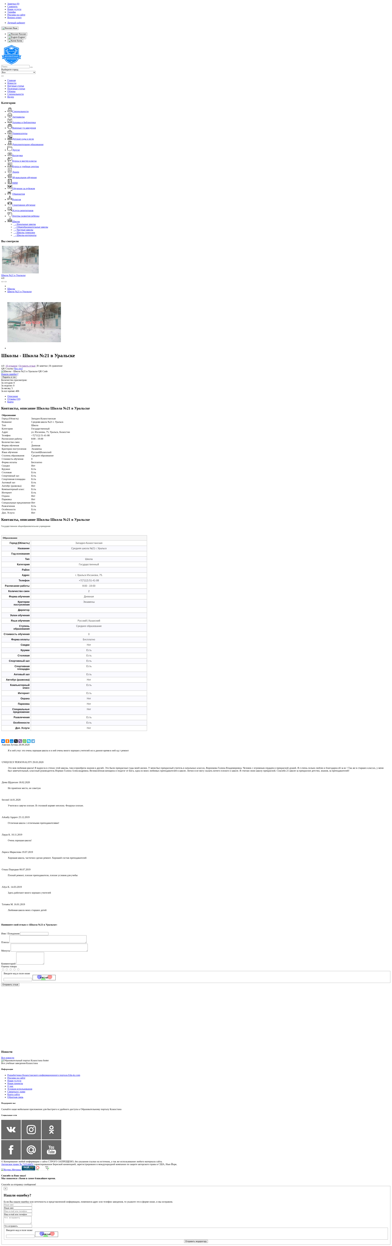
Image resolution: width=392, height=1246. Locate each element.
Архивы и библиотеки (24, 122)
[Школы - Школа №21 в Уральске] (34, 348)
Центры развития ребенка (25, 216)
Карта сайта (13, 1094)
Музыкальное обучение (24, 177)
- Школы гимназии (24, 232)
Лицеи (15, 172)
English (21, 37)
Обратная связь (15, 1097)
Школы (16, 221)
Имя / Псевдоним (10, 933)
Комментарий (8, 963)
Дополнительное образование (27, 144)
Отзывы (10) (13, 399)
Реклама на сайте (16, 1078)
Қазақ (19, 41)
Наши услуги (14, 1080)
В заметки (42, 366)
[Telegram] (33, 741)
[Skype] (29, 741)
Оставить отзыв (27, 366)
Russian (22, 34)
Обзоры (11, 91)
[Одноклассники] (7, 741)
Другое (16, 150)
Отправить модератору (196, 1241)
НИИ (15, 183)
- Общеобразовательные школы (30, 227)
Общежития (18, 194)
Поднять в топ (9, 377)
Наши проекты (15, 1083)
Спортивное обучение (23, 205)
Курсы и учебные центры (25, 166)
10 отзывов (11, 366)
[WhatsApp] (24, 741)
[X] (16, 741)
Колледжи (17, 155)
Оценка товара (9, 966)
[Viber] (20, 741)
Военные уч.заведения (24, 128)
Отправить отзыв (10, 984)
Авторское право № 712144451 (17, 1164)
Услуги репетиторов (22, 210)
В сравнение (55, 366)
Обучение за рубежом (23, 188)
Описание (12, 396)
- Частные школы (23, 229)
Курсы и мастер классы (24, 161)
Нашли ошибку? (9, 374)
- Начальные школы (24, 224)
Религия (16, 199)
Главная (11, 80)
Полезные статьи (16, 88)
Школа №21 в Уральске (13, 275)
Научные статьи (15, 86)
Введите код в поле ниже (17, 973)
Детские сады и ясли (23, 139)
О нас (10, 1086)
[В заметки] (5, 281)
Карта (10, 401)
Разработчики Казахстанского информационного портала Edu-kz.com (43, 1075)
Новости (11, 83)
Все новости (7, 1057)
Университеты (19, 133)
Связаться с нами (16, 1091)
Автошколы (18, 117)
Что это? (18, 368)
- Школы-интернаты (24, 235)
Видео (10, 97)
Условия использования (19, 1089)
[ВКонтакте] (3, 741)
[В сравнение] (2, 281)
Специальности (15, 94)
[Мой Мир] (11, 741)
